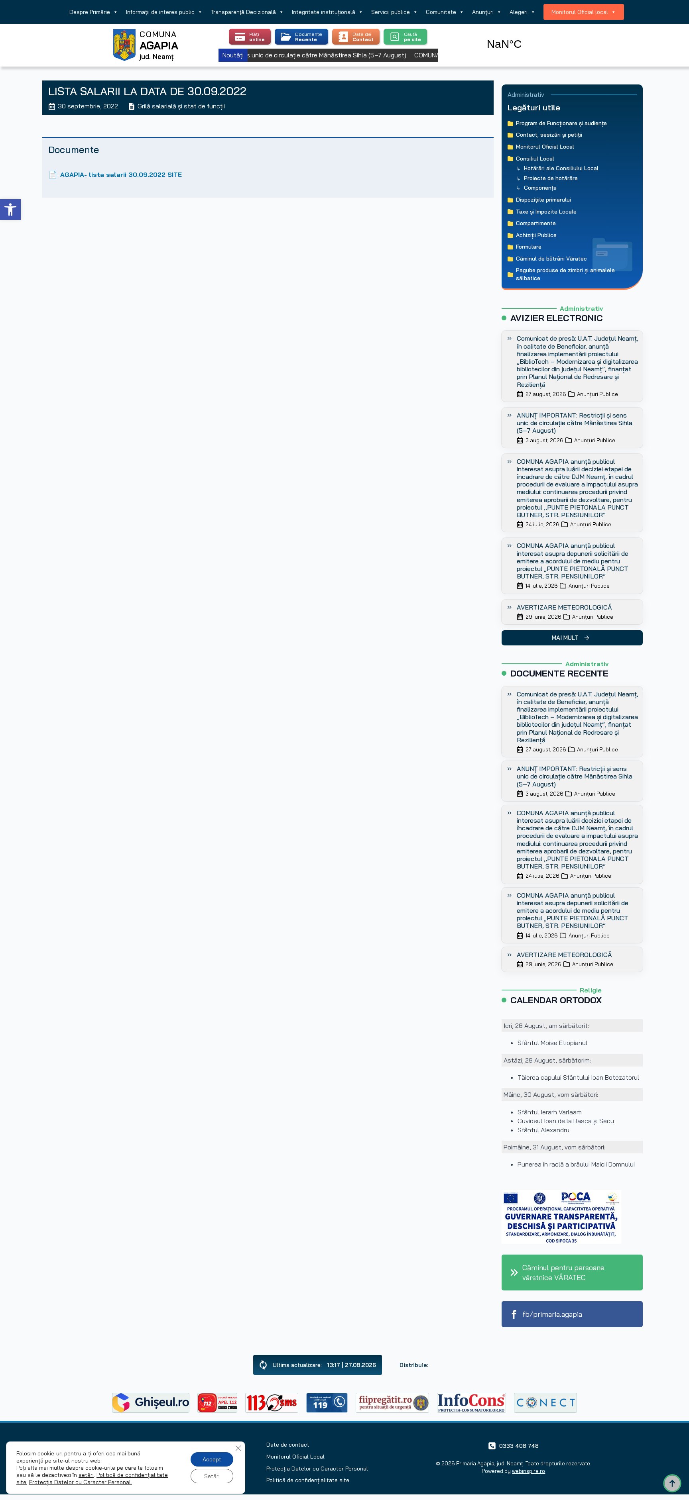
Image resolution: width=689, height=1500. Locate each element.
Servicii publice (390, 12)
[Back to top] (672, 1483)
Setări (212, 1476)
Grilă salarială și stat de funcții (181, 106)
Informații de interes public (160, 12)
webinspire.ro (528, 1471)
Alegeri (519, 12)
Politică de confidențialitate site (307, 1480)
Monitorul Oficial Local (295, 1456)
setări (86, 1474)
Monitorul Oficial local (579, 12)
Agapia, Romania (527, 35)
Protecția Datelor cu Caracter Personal (317, 1468)
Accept (212, 1459)
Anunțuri (483, 12)
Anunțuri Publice (597, 394)
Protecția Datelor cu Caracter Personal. (80, 1482)
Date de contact (287, 1444)
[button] (10, 209)
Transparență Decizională (243, 12)
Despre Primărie (89, 12)
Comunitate (441, 12)
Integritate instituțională (323, 12)
